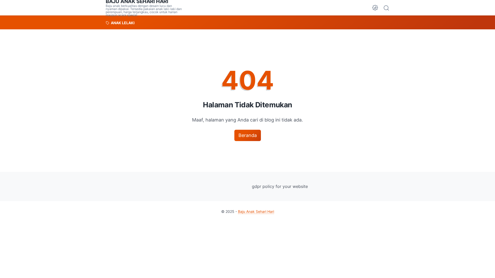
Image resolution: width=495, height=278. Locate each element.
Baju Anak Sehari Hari (256, 211)
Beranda (247, 135)
